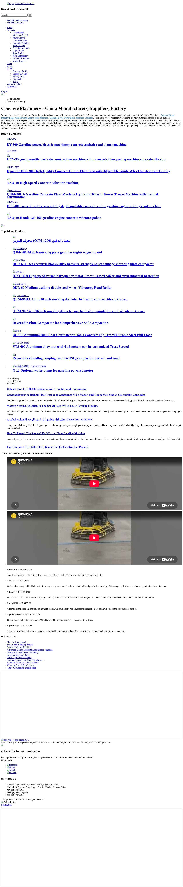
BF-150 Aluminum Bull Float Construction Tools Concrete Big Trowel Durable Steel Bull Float (82, 335)
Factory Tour (18, 76)
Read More (12, 150)
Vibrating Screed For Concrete (20, 665)
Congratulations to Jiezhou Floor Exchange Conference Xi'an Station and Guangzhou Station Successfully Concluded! (76, 394)
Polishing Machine (21, 48)
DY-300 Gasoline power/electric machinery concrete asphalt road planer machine (66, 144)
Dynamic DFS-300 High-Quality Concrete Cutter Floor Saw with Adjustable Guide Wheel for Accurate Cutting (88, 171)
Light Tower (18, 50)
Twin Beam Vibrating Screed (20, 644)
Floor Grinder (19, 45)
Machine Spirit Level (16, 642)
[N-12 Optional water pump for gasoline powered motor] (29, 366)
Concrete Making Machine (19, 647)
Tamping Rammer (21, 58)
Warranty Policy (14, 84)
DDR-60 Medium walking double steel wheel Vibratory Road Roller (62, 287)
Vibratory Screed (20, 35)
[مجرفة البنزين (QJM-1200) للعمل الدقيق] (14, 237)
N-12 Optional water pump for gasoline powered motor (53, 370)
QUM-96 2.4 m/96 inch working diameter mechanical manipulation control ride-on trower (79, 311)
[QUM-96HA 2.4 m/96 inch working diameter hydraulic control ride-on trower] (21, 295)
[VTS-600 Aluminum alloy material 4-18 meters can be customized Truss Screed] (21, 343)
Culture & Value (20, 74)
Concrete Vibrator (21, 43)
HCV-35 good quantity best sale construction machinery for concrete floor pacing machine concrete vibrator (86, 159)
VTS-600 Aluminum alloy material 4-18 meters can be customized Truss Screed (71, 346)
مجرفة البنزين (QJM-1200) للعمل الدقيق (42, 240)
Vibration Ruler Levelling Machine (22, 662)
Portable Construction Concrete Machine (25, 660)
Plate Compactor (20, 56)
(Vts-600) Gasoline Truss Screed (21, 668)
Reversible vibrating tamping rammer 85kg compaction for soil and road (66, 358)
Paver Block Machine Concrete (78, 118)
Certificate (17, 79)
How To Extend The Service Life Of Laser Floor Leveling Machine (46, 433)
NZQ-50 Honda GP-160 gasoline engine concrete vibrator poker (54, 218)
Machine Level (56, 118)
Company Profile (20, 71)
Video (9, 66)
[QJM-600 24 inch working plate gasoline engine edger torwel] (20, 248)
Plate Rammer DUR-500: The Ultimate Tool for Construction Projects (47, 446)
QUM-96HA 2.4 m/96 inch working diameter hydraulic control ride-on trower (70, 299)
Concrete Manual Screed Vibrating (22, 652)
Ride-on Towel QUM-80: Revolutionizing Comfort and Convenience (46, 388)
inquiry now (6, 760)
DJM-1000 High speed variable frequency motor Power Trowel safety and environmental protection (86, 276)
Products (11, 30)
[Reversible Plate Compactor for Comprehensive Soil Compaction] (14, 319)
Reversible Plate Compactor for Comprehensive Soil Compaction (60, 323)
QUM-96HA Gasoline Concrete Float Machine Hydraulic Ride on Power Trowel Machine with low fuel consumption (82, 195)
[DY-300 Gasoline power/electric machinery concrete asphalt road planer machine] (12, 139)
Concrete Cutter (20, 40)
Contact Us (12, 86)
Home (9, 27)
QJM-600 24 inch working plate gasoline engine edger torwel (57, 252)
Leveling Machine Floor (18, 655)
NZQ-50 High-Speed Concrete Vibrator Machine (43, 183)
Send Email (6, 805)
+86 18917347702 (15, 22)
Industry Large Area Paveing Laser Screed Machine (24, 118)
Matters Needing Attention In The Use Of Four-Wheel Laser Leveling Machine (52, 405)
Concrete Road (167, 115)
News (9, 63)
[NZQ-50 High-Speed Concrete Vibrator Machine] (9, 179)
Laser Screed (18, 32)
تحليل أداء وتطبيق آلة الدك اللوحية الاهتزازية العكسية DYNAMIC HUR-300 (49, 419)
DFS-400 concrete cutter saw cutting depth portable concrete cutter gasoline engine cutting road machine (84, 206)
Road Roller (18, 53)
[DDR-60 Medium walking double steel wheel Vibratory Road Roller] (19, 284)
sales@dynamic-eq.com (17, 20)
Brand (9, 68)
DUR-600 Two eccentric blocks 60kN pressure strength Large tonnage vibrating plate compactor (83, 264)
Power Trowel (19, 38)
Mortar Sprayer (19, 61)
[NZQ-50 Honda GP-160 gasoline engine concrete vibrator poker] (9, 214)
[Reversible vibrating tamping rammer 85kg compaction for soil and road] (14, 354)
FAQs (15, 81)
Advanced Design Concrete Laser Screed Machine (30, 650)
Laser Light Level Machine (19, 657)
